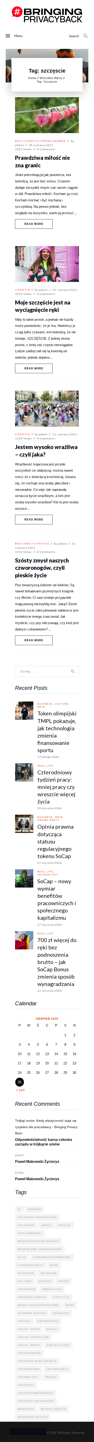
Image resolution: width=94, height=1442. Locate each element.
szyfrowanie (29, 1369)
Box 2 (19, 140)
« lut (20, 1090)
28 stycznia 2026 (49, 808)
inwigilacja (52, 1289)
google (45, 1281)
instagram (26, 1289)
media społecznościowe (38, 1305)
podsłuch (60, 1313)
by (41, 290)
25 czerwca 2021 (64, 290)
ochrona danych (32, 1313)
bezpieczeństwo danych (38, 1241)
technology (47, 874)
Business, (46, 704)
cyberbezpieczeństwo (52, 1257)
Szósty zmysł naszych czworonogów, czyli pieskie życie (42, 567)
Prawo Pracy (48, 820)
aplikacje (26, 1225)
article (64, 1225)
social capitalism (33, 1337)
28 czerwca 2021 (41, 145)
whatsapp (26, 1409)
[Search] (85, 36)
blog (22, 1257)
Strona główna (53, 140)
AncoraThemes (27, 1431)
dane (54, 1265)
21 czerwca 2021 (64, 434)
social (52, 1329)
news (69, 1305)
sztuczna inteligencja (37, 1361)
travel (51, 1377)
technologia (57, 1369)
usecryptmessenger (35, 1393)
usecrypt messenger (36, 1401)
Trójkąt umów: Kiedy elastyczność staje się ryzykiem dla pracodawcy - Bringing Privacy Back (46, 1127)
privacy (24, 1321)
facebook (26, 1273)
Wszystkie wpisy (51, 78)
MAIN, (59, 817)
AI (19, 1209)
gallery (25, 1281)
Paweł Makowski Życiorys (37, 1162)
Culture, (62, 704)
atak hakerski (30, 1233)
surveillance (58, 1345)
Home (32, 78)
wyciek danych (53, 1409)
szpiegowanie (29, 1353)
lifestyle (61, 1297)
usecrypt (26, 1385)
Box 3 (29, 543)
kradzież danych (32, 1297)
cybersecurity (30, 1265)
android (34, 1209)
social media (29, 1345)
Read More (34, 224)
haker (63, 1281)
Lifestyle (32, 140)
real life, (46, 871)
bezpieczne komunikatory (40, 1249)
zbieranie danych (33, 1417)
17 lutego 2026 (48, 757)
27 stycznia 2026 (49, 862)
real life (45, 765)
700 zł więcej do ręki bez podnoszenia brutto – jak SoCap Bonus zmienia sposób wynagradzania (56, 962)
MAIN (41, 707)
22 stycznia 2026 (49, 990)
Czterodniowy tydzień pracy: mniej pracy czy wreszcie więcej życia (56, 787)
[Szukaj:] (47, 671)
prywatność (48, 1321)
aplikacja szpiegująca (37, 1217)
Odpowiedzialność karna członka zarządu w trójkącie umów (43, 1142)
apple (46, 1225)
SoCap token (29, 1329)
